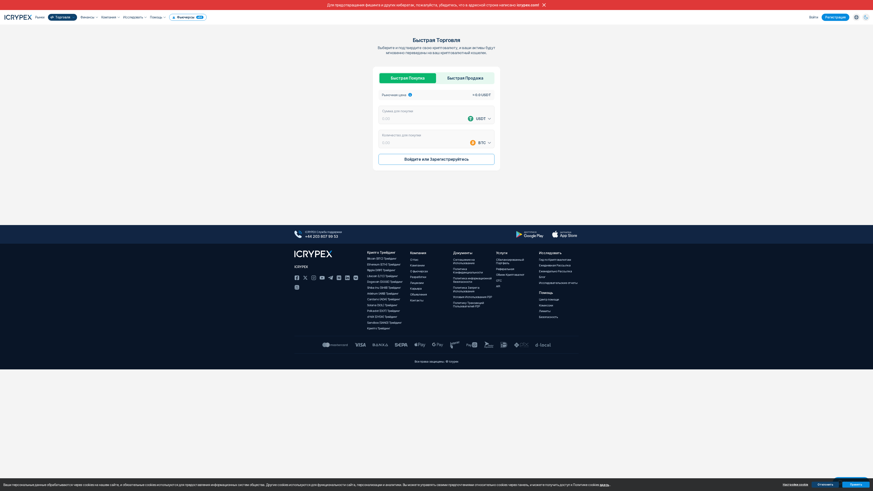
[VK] (355, 277)
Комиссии (546, 305)
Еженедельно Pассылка (555, 271)
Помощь (156, 17)
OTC (499, 280)
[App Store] (565, 234)
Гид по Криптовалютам (555, 259)
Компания (108, 17)
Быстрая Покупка (408, 78)
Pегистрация (835, 17)
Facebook (296, 277)
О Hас (414, 259)
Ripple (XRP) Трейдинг (381, 270)
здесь (604, 485)
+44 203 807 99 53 (321, 236)
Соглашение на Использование (464, 261)
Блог (542, 277)
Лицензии (417, 283)
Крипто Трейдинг (378, 328)
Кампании (417, 265)
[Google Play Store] (530, 234)
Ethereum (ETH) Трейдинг (384, 264)
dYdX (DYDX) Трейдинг (382, 316)
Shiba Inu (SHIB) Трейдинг (384, 287)
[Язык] (856, 17)
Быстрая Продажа (465, 78)
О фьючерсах (419, 271)
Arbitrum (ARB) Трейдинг (383, 293)
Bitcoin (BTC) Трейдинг (382, 258)
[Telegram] (330, 277)
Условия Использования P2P (472, 297)
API (498, 286)
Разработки (418, 277)
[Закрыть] (544, 5)
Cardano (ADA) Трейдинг (383, 299)
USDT (481, 118)
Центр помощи (549, 299)
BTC (482, 142)
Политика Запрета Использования (466, 289)
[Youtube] (322, 277)
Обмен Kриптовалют (510, 274)
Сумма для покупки (397, 111)
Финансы (87, 17)
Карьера (416, 288)
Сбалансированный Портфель (510, 261)
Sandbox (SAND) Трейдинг (384, 322)
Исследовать (133, 17)
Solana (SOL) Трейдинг (382, 305)
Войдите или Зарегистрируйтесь (436, 159)
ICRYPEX (301, 267)
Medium (338, 277)
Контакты (417, 300)
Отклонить (825, 484)
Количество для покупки (401, 135)
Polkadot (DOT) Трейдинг (383, 311)
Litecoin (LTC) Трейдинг (382, 276)
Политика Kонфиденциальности (468, 270)
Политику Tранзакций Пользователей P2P (468, 304)
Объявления (418, 294)
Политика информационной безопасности (472, 280)
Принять (856, 484)
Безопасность (548, 317)
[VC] (296, 287)
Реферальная (505, 269)
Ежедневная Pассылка (555, 265)
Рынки (40, 17)
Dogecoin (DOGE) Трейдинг (385, 281)
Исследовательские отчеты (558, 283)
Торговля (62, 17)
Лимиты (545, 311)
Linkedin (347, 277)
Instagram (313, 277)
